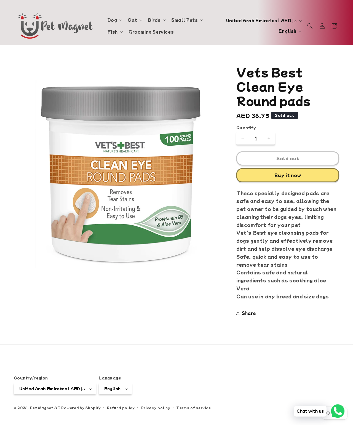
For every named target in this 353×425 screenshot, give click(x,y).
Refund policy (121, 407)
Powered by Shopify (81, 408)
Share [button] (249, 313)
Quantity (246, 127)
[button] (114, 20)
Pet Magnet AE (45, 408)
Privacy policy (155, 407)
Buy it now (287, 175)
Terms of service (193, 407)
